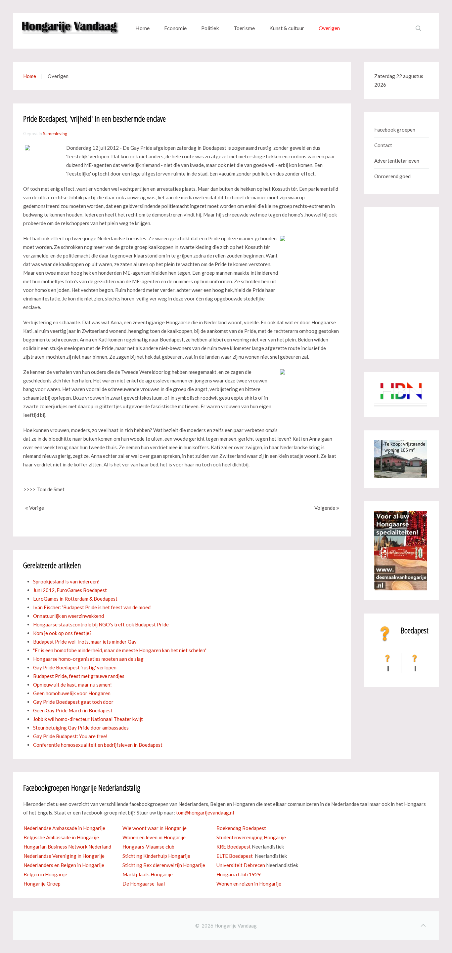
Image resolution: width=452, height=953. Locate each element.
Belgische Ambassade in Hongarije (61, 837)
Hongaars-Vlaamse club (148, 847)
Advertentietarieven (396, 161)
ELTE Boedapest (234, 856)
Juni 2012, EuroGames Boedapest (70, 590)
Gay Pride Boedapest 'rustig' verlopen (74, 667)
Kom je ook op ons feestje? (62, 633)
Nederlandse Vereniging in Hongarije (64, 856)
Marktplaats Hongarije (147, 874)
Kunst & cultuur (286, 28)
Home (142, 28)
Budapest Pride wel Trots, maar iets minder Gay (85, 642)
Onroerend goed (392, 176)
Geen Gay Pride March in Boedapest (73, 710)
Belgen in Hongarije (45, 874)
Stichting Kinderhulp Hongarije (156, 856)
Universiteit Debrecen (240, 865)
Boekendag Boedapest (241, 828)
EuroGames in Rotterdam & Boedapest (75, 599)
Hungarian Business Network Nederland (67, 847)
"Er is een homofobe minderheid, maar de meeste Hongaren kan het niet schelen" (119, 650)
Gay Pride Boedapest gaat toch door (73, 702)
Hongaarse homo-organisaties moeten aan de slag (88, 659)
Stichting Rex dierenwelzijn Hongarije (163, 865)
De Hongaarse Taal (143, 884)
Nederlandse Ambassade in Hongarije (64, 828)
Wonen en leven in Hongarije (154, 837)
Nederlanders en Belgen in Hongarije (63, 865)
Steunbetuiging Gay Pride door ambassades (81, 728)
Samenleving (55, 133)
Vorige (36, 508)
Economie (175, 28)
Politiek (210, 28)
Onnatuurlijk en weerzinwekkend (68, 616)
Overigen (329, 28)
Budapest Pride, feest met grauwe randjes (78, 676)
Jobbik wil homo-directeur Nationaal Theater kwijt (88, 719)
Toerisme (244, 28)
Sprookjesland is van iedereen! (66, 581)
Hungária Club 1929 (238, 874)
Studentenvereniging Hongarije (251, 837)
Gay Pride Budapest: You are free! (70, 736)
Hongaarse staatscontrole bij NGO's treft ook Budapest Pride (101, 624)
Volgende (325, 508)
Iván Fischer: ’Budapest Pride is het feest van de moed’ (92, 607)
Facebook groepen (394, 130)
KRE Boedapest (233, 847)
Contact (383, 145)
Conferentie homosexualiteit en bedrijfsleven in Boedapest (97, 745)
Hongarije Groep (42, 884)
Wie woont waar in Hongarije (154, 828)
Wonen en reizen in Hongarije (248, 884)
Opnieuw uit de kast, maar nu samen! (72, 685)
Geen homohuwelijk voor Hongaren (72, 693)
